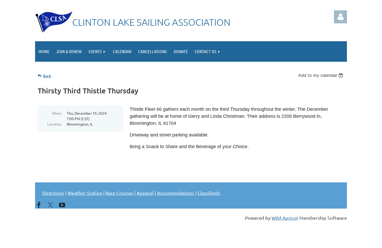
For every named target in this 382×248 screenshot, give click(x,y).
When (57, 113)
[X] (50, 205)
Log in (340, 16)
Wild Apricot (285, 218)
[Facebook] (38, 205)
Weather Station (85, 193)
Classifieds (208, 193)
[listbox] (321, 75)
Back (47, 75)
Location (54, 124)
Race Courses (119, 193)
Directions (53, 193)
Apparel (145, 193)
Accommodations (175, 193)
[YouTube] (62, 205)
